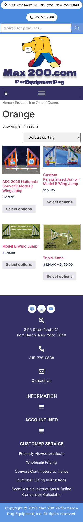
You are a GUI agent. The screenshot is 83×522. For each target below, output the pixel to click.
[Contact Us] (41, 371)
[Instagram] (41, 309)
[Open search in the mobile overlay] (41, 28)
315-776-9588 (41, 357)
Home (7, 103)
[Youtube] (51, 309)
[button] (41, 5)
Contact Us (41, 380)
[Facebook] (32, 309)
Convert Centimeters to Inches (41, 471)
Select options (19, 209)
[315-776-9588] (41, 349)
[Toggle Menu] (41, 93)
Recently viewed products (41, 453)
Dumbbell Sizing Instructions (41, 480)
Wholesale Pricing (41, 462)
